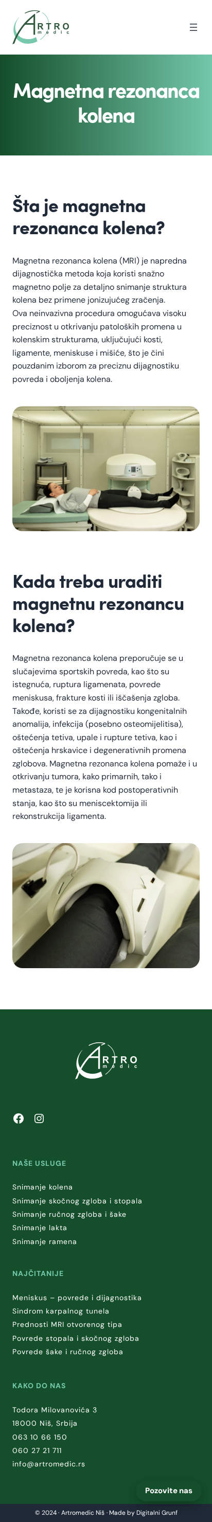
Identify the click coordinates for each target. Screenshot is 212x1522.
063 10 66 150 (39, 1437)
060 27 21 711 (37, 1450)
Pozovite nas (168, 1490)
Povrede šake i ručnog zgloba (67, 1351)
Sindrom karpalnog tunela (61, 1311)
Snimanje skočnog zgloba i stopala (77, 1200)
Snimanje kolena (42, 1187)
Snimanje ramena (44, 1241)
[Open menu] (193, 27)
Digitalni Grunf (157, 1513)
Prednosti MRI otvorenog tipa (67, 1324)
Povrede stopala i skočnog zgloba (75, 1338)
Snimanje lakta (39, 1227)
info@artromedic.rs (48, 1463)
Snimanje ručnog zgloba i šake (69, 1214)
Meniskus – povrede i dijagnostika (77, 1297)
